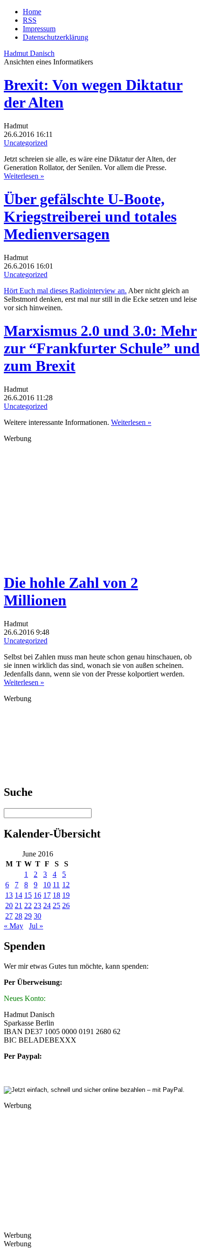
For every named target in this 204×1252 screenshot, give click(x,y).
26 (66, 905)
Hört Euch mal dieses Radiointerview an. (65, 291)
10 (47, 885)
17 (47, 895)
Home (32, 12)
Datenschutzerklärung (55, 37)
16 (37, 895)
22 (28, 905)
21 (18, 905)
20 (9, 905)
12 (66, 885)
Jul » (36, 926)
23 (37, 905)
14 (18, 895)
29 (28, 916)
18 (56, 895)
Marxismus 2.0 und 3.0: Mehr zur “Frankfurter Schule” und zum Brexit (102, 348)
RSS (30, 20)
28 (18, 916)
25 (56, 905)
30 (37, 916)
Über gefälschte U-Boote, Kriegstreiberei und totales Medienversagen (90, 216)
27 (9, 916)
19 (66, 895)
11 (56, 885)
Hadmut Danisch (29, 53)
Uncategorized (25, 143)
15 (28, 895)
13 (9, 895)
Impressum (39, 29)
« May (13, 926)
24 (47, 905)
